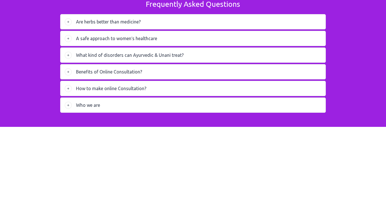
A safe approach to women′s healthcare (116, 38)
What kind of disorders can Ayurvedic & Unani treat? (130, 55)
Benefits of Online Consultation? (109, 71)
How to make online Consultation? (111, 88)
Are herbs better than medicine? (108, 21)
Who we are (88, 105)
